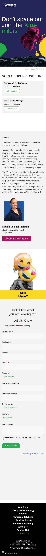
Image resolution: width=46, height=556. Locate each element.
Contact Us (23, 533)
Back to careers (34, 69)
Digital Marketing (23, 520)
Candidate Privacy (29, 548)
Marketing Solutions (23, 517)
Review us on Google (11, 553)
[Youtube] (33, 553)
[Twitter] (40, 553)
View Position (12, 91)
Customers (23, 527)
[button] (32, 5)
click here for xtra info (17, 238)
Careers (23, 514)
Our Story (23, 507)
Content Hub (23, 530)
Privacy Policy (15, 548)
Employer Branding (23, 523)
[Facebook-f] (37, 553)
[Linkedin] (43, 553)
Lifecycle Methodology (23, 510)
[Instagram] (30, 553)
